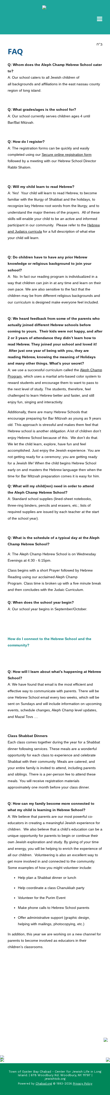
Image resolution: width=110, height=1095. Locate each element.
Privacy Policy (82, 1083)
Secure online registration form (67, 155)
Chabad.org (44, 1083)
